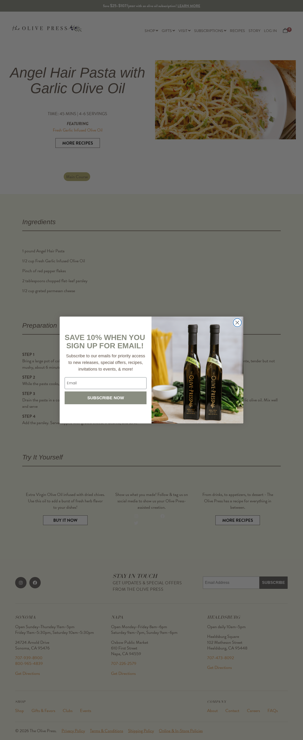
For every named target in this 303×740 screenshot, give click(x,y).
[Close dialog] (237, 322)
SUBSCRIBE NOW (105, 397)
